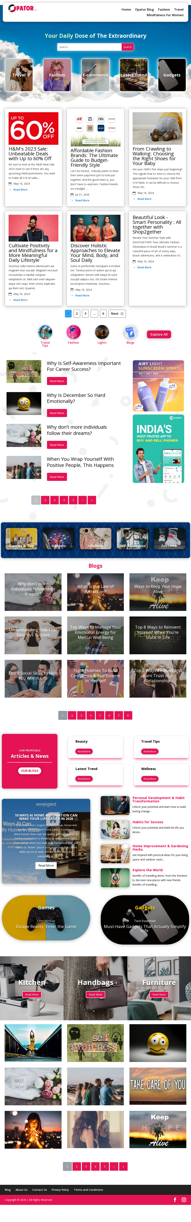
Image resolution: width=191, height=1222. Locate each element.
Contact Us (39, 1189)
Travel (179, 10)
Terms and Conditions (88, 1189)
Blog (8, 1189)
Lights (55, 829)
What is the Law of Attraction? (95, 588)
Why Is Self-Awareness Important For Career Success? (84, 366)
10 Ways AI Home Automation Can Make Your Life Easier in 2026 (46, 817)
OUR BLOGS (29, 771)
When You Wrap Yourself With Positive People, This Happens (80, 462)
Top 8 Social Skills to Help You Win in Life (33, 675)
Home (126, 10)
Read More (20, 189)
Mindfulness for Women (165, 15)
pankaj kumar (27, 825)
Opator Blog (144, 10)
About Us (21, 1189)
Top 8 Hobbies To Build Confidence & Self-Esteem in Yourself (95, 675)
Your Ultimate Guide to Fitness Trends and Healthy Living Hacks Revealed (33, 1039)
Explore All (159, 334)
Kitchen (31, 829)
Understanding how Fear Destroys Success (33, 632)
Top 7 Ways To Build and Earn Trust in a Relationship (158, 675)
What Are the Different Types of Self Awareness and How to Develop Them (95, 1126)
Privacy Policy (60, 1189)
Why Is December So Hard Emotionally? (76, 398)
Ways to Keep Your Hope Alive (157, 588)
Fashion (164, 10)
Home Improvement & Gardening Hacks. (160, 848)
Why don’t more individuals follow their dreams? (77, 430)
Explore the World (147, 870)
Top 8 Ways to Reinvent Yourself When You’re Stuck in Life (158, 632)
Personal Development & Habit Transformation (158, 799)
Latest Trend (44, 829)
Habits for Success (147, 822)
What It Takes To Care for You (158, 1082)
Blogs (60, 825)
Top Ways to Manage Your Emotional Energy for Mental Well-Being (95, 632)
